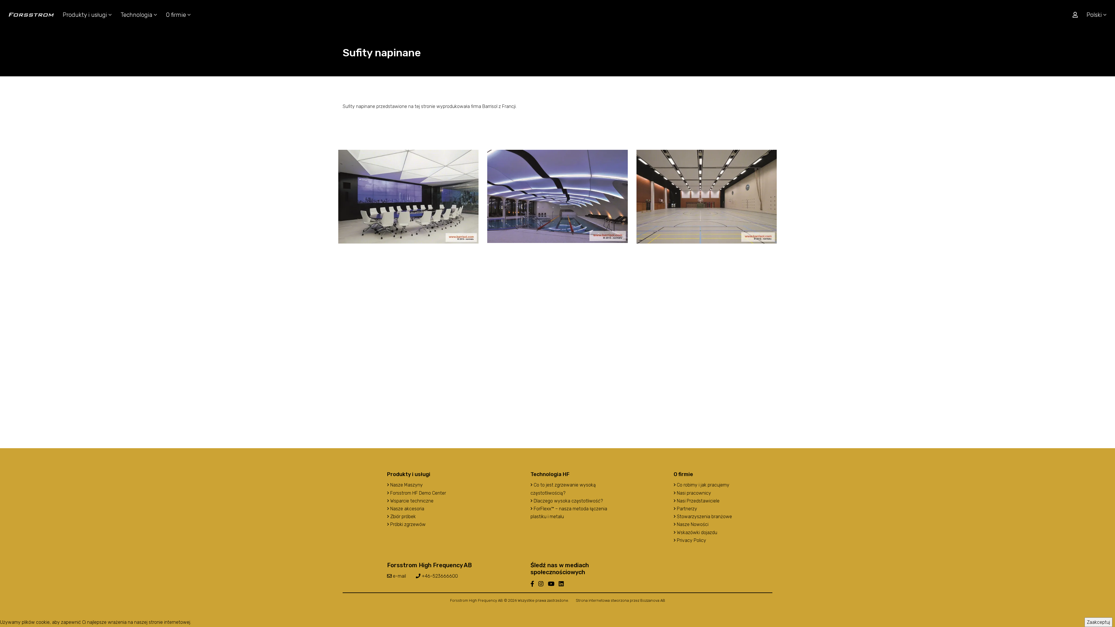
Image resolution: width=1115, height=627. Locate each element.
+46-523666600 (439, 576)
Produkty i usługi (86, 14)
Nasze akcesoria (406, 508)
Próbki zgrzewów (407, 524)
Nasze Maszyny (406, 485)
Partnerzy (686, 508)
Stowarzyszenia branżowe (704, 516)
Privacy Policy (691, 540)
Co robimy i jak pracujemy (702, 485)
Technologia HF (549, 474)
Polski (1095, 14)
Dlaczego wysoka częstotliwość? (568, 501)
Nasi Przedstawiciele (698, 501)
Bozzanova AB (652, 600)
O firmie (177, 14)
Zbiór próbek (402, 516)
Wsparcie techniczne (411, 501)
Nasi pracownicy (693, 493)
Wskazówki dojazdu (696, 532)
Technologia (137, 14)
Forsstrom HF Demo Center (417, 493)
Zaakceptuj (1098, 622)
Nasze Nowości (692, 524)
